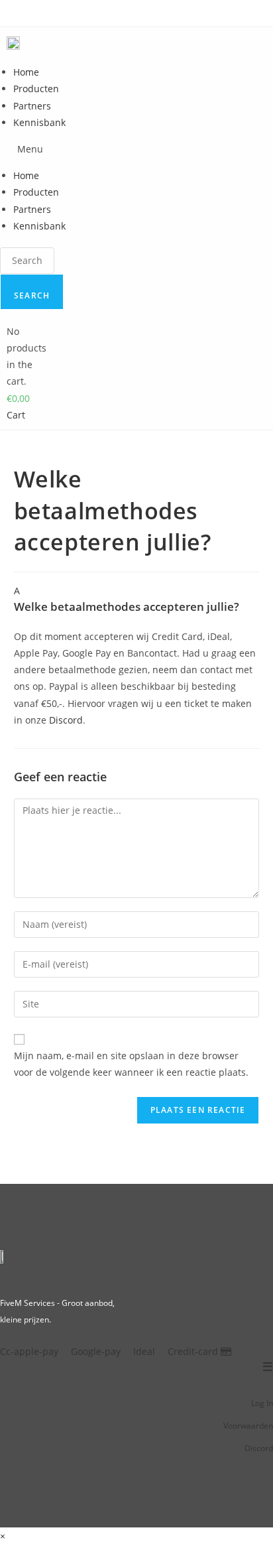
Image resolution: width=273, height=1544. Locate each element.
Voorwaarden (248, 1425)
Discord (66, 720)
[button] (34, 149)
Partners (32, 105)
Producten (36, 88)
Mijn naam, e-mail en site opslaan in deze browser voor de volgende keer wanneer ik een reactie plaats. (131, 1063)
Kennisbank (39, 122)
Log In (262, 1403)
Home (26, 72)
